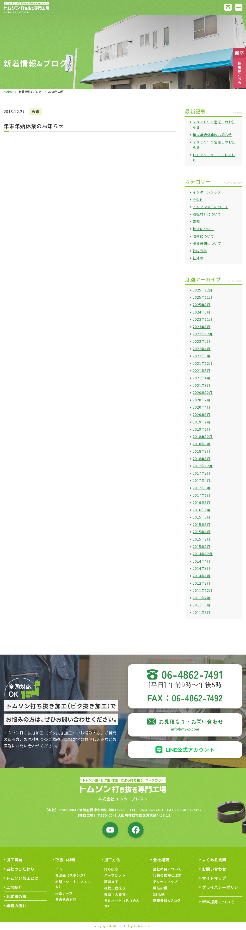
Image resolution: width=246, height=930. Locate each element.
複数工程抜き (115, 887)
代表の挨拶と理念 (167, 875)
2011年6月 (201, 605)
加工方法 (112, 859)
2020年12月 (202, 392)
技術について (203, 228)
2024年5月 (201, 312)
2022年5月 (201, 341)
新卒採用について (218, 902)
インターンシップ (207, 192)
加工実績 (14, 859)
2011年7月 (201, 597)
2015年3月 (201, 539)
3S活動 (159, 894)
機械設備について (207, 243)
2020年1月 (201, 414)
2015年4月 (201, 531)
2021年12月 (202, 363)
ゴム (58, 869)
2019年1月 (201, 429)
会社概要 (161, 859)
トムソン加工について (210, 206)
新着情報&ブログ (166, 900)
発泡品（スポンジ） (71, 875)
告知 (196, 221)
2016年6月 (201, 502)
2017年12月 (202, 465)
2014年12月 (202, 553)
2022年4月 (201, 348)
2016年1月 (201, 510)
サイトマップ (214, 878)
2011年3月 (201, 612)
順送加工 (111, 881)
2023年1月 (201, 326)
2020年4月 (201, 407)
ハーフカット (114, 875)
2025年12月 (202, 290)
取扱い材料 (65, 859)
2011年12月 (202, 590)
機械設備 (160, 887)
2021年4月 (201, 378)
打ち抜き (111, 869)
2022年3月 (201, 356)
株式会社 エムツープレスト (123, 799)
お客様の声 (16, 896)
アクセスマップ (165, 881)
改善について (203, 236)
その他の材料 (66, 899)
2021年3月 (201, 385)
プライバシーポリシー (220, 889)
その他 (198, 199)
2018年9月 (201, 443)
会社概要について (167, 869)
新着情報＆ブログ (30, 91)
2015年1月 (201, 546)
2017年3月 (201, 487)
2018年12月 (202, 436)
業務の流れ (16, 905)
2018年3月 (201, 451)
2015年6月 (201, 524)
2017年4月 (201, 480)
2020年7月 (201, 400)
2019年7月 (201, 422)
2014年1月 (201, 575)
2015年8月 (201, 517)
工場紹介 (14, 887)
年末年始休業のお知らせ (212, 134)
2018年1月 (201, 458)
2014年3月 (201, 568)
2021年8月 (201, 370)
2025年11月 (202, 297)
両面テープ (64, 893)
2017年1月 (201, 495)
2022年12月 (202, 333)
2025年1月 (201, 304)
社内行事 (200, 250)
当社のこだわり (20, 869)
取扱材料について (207, 214)
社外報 (198, 258)
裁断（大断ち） (116, 894)
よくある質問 (214, 859)
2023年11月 (202, 319)
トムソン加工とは (22, 878)
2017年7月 (201, 473)
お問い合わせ (214, 869)
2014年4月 (201, 561)
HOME (8, 91)
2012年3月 (201, 583)
